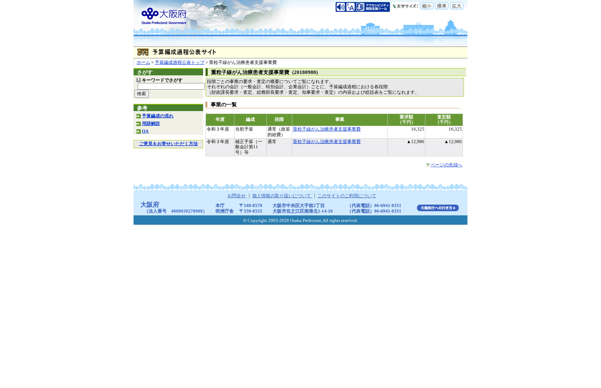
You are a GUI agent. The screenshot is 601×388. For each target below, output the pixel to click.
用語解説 (151, 123)
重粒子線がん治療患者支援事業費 (327, 129)
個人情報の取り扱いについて (282, 195)
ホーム (143, 62)
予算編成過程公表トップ (180, 62)
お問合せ (237, 195)
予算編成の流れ (158, 116)
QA (145, 131)
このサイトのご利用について (347, 195)
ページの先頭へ (446, 165)
